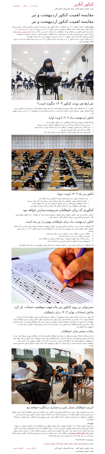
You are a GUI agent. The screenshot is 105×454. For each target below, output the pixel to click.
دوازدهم (81, 443)
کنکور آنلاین (84, 4)
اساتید (25, 6)
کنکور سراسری (48, 443)
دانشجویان (16, 6)
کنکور (66, 443)
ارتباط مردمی (31, 448)
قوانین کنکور (73, 443)
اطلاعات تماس (18, 448)
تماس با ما (33, 6)
